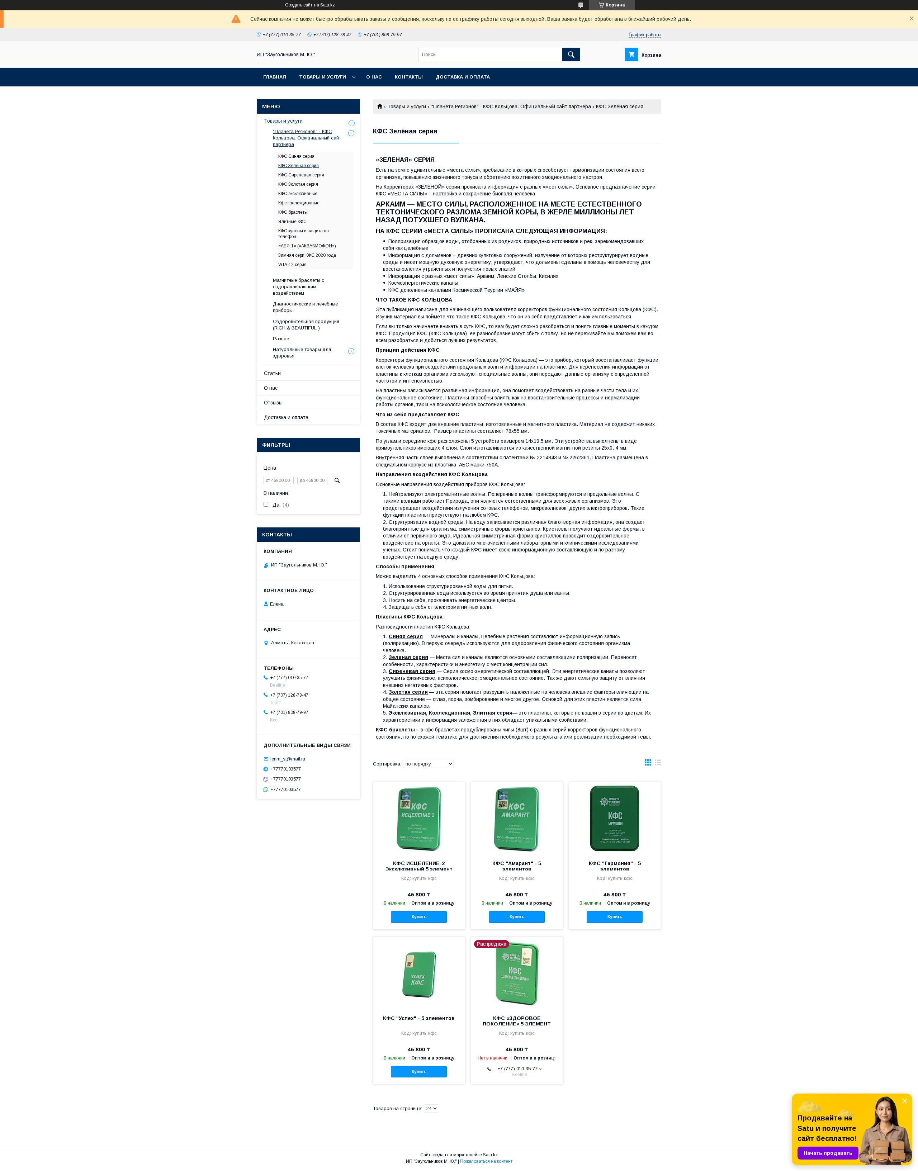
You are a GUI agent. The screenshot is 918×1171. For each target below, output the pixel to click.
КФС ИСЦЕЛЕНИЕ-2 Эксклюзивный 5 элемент (419, 866)
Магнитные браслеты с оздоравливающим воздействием (298, 287)
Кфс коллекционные (299, 202)
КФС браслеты (293, 212)
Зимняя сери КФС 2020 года (307, 255)
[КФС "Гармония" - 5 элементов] (615, 818)
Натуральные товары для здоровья (302, 353)
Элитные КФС (292, 221)
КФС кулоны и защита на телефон (303, 233)
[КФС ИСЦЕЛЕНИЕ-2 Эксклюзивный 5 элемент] (419, 818)
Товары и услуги (322, 77)
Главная (274, 77)
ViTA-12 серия (292, 264)
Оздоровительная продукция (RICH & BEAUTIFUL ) (306, 325)
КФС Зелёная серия (298, 165)
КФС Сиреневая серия (301, 174)
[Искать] (571, 54)
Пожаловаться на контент (486, 1161)
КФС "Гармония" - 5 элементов (615, 866)
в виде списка (658, 764)
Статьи (272, 373)
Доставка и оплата (463, 77)
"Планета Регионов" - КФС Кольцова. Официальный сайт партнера (511, 106)
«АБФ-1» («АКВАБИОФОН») (307, 245)
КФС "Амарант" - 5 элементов (516, 866)
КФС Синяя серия (296, 156)
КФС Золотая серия (298, 184)
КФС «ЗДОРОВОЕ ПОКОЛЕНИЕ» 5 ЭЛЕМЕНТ (517, 1021)
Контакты (409, 77)
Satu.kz (490, 1154)
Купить (419, 916)
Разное (281, 338)
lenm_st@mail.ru (287, 759)
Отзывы (273, 403)
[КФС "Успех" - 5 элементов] (419, 973)
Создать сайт (298, 5)
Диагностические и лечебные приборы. (305, 307)
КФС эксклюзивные (297, 193)
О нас (374, 77)
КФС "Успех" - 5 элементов (419, 1018)
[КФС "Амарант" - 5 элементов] (517, 818)
